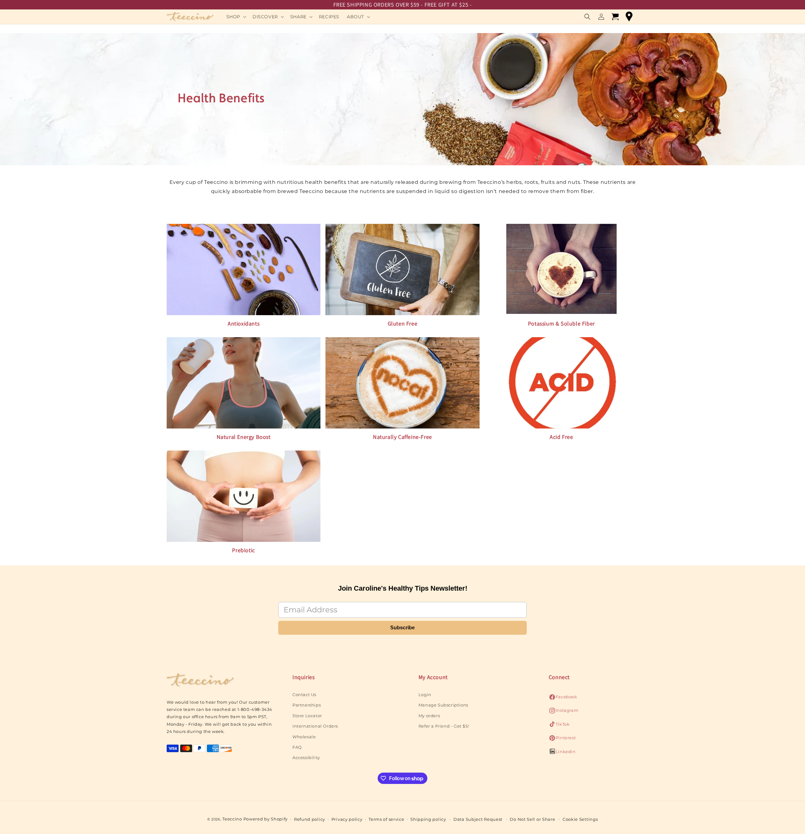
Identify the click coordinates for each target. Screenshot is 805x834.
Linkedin (562, 753)
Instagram (563, 712)
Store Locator (307, 715)
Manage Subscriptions (443, 704)
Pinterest (562, 739)
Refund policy (309, 819)
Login (425, 694)
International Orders (315, 726)
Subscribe (402, 627)
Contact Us (304, 694)
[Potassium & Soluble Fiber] (561, 269)
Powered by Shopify (265, 818)
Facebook (563, 698)
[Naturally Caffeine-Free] (402, 382)
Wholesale (304, 736)
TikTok (559, 726)
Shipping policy (428, 819)
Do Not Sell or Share (532, 819)
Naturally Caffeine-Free (402, 436)
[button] (236, 16)
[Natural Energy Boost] (243, 382)
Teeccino (232, 818)
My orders (429, 715)
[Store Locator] (629, 17)
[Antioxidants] (243, 269)
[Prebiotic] (243, 496)
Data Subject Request (477, 819)
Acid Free (561, 436)
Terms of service (386, 819)
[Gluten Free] (402, 269)
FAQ (297, 747)
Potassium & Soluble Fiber (561, 323)
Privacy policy (347, 819)
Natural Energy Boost (244, 436)
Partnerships (306, 704)
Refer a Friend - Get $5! (444, 726)
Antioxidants (243, 323)
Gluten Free (403, 323)
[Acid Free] (561, 383)
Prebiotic (243, 550)
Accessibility (306, 757)
